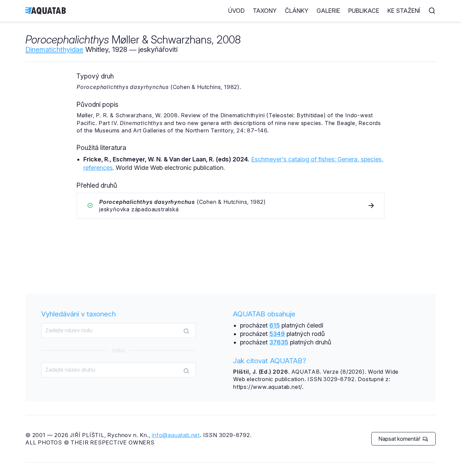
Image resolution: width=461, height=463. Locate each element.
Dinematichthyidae (54, 49)
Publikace (363, 10)
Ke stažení (403, 10)
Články (296, 10)
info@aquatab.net (176, 435)
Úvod (236, 10)
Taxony (265, 10)
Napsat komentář (400, 438)
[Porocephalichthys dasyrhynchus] (230, 205)
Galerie (328, 10)
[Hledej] (186, 331)
